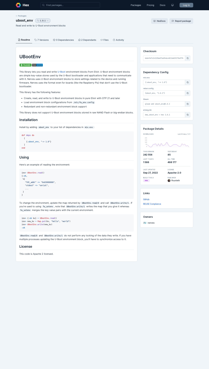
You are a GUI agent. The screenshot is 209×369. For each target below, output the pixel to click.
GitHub (146, 199)
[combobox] (70, 5)
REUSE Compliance (152, 204)
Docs (162, 5)
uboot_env (24, 20)
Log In (186, 5)
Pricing (150, 5)
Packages (136, 5)
